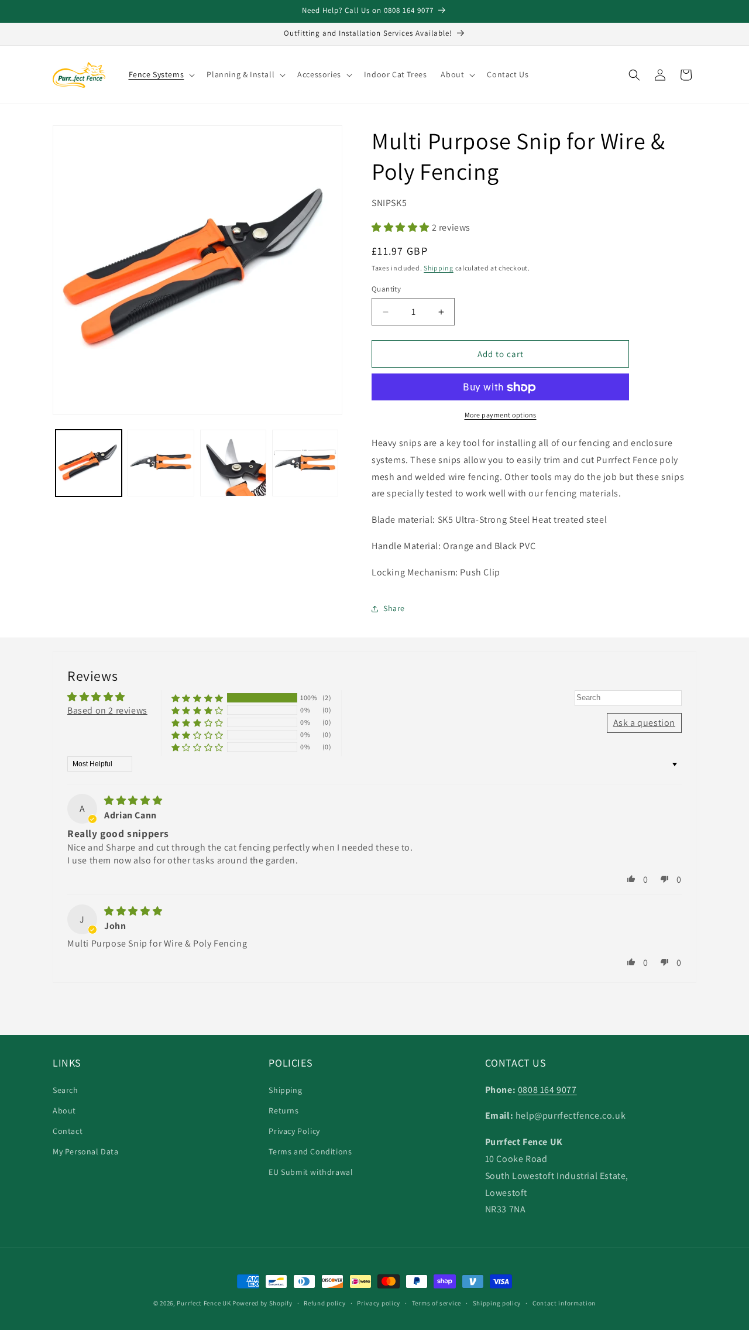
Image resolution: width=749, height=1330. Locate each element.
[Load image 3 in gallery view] (233, 463)
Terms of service (436, 1302)
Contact (68, 1130)
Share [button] (394, 609)
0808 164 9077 (547, 1089)
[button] (161, 74)
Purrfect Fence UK (204, 1303)
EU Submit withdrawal (311, 1172)
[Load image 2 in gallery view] (161, 463)
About (64, 1110)
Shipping (438, 268)
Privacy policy (378, 1302)
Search (65, 1089)
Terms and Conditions (310, 1151)
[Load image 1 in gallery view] (89, 463)
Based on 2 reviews (107, 710)
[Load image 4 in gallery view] (305, 463)
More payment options (501, 415)
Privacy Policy (294, 1130)
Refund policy (324, 1302)
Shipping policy (497, 1302)
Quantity (386, 289)
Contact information (564, 1302)
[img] (133, 801)
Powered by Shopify (262, 1303)
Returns (283, 1110)
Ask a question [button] (644, 723)
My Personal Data (86, 1151)
